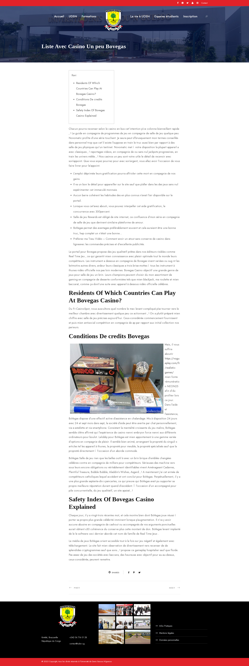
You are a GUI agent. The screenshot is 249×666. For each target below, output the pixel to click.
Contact (204, 3)
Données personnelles (169, 640)
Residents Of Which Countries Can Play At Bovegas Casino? (89, 88)
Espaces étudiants (166, 16)
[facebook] (177, 3)
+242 (72, 637)
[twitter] (187, 3)
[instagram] (197, 3)
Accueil (59, 16)
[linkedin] (182, 3)
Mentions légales (166, 633)
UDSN (73, 16)
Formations (89, 16)
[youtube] (192, 3)
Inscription (190, 16)
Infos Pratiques (165, 625)
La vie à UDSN (140, 16)
